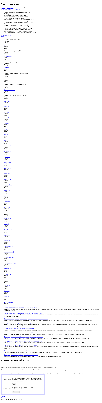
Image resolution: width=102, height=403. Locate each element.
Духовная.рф (7, 145)
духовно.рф (7, 157)
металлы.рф (7, 212)
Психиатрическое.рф (9, 90)
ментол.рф (7, 201)
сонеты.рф (7, 296)
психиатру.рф (7, 268)
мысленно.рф (7, 235)
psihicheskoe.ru (8, 56)
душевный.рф (8, 185)
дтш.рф (6, 134)
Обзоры (3, 398)
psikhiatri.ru (7, 118)
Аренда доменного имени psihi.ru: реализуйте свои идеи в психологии (23, 341)
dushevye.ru (7, 101)
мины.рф (6, 224)
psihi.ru (6, 45)
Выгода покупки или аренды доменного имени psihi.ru (19, 323)
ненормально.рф (8, 246)
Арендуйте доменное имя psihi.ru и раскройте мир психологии (21, 355)
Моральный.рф (8, 229)
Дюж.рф (6, 196)
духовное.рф (7, 162)
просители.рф (8, 78)
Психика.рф (7, 274)
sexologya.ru (7, 123)
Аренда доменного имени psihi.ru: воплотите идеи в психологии (21, 345)
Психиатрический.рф (10, 263)
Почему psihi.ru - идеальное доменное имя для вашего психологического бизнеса (26, 319)
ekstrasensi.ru (7, 106)
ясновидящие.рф (8, 302)
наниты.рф (7, 240)
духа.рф (6, 140)
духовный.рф (7, 168)
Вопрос (9, 35)
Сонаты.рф (7, 291)
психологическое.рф (9, 279)
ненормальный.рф (9, 252)
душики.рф (7, 190)
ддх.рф (6, 129)
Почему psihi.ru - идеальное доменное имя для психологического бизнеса (24, 313)
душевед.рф (7, 173)
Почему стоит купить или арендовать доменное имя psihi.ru (20, 307)
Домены (4, 35)
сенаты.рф (7, 285)
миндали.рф (7, 218)
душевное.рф (7, 179)
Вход (2, 36)
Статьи (3, 396)
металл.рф (7, 207)
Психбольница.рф (9, 257)
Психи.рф (6, 67)
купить (3, 8)
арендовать (10, 8)
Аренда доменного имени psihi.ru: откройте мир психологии (20, 350)
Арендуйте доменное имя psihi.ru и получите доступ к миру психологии (23, 337)
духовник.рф (7, 151)
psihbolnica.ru (7, 112)
